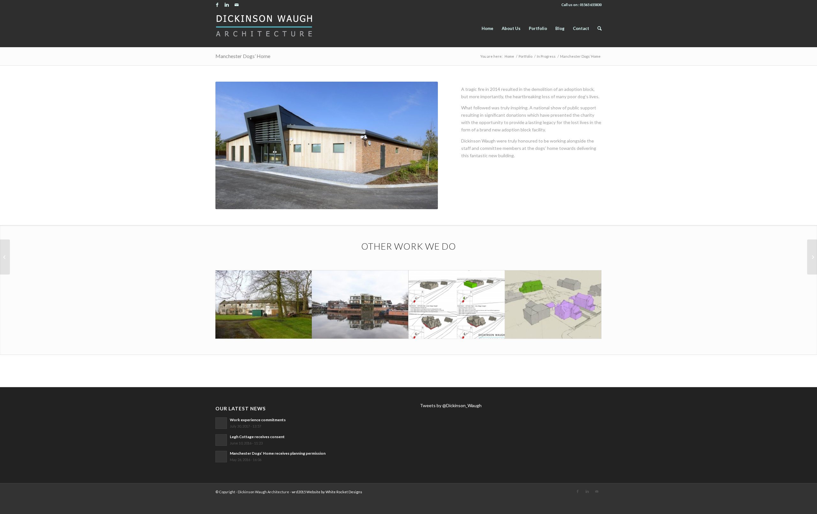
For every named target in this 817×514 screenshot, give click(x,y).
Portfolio (525, 56)
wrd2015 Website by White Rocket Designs (327, 492)
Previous (229, 145)
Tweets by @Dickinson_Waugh (451, 405)
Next (423, 145)
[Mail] (236, 5)
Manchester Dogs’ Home (242, 56)
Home (509, 56)
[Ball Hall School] (5, 257)
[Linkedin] (226, 5)
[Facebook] (217, 5)
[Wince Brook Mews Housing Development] (812, 257)
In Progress (546, 56)
